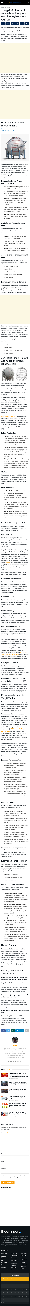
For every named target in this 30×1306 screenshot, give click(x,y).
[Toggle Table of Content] (12, 130)
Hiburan (3, 1267)
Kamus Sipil (14, 1260)
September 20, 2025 (14, 1078)
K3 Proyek (7, 7)
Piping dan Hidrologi (24, 1254)
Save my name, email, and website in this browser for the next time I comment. (14, 1177)
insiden (8, 563)
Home (2, 7)
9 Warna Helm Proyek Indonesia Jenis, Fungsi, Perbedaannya (18, 1083)
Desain (3, 1265)
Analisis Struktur (3, 1257)
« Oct (2, 1302)
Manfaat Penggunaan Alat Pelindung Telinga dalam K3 (17, 1113)
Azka (15, 1045)
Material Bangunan (13, 1266)
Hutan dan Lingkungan (14, 1254)
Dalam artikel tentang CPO (9, 416)
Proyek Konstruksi (24, 1259)
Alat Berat (4, 1254)
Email (3, 1161)
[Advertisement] (15, 58)
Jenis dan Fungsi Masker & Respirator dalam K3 (17, 1097)
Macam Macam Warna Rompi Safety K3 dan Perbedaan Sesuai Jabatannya (18, 1105)
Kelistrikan (14, 1263)
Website (3, 1168)
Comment (4, 1133)
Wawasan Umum (23, 1267)
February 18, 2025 (14, 1086)
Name (3, 1154)
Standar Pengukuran (24, 1263)
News (12, 1270)
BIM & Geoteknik (4, 1261)
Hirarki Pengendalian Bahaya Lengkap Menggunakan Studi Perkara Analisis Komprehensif (18, 1075)
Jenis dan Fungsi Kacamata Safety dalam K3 (17, 1090)
